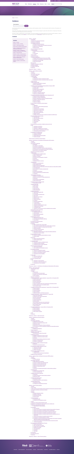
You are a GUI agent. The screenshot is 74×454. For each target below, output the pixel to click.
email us (24, 34)
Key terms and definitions (35, 276)
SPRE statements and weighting (38, 361)
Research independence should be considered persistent (42, 98)
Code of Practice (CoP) (37, 180)
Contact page (39, 34)
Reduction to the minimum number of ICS (40, 322)
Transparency (35, 53)
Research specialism (37, 199)
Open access (36, 195)
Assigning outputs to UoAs (35, 210)
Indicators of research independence (39, 97)
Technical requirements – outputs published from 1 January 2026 (42, 294)
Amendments (36, 121)
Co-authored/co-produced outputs (37, 221)
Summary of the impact (38, 347)
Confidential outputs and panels (39, 243)
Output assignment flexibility (38, 214)
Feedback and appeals (37, 427)
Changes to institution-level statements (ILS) (40, 362)
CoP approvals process (35, 433)
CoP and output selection (38, 246)
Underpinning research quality (38, 321)
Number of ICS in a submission (36, 331)
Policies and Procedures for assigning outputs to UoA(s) (43, 416)
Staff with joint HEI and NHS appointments (41, 106)
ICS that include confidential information (38, 350)
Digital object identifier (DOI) (38, 192)
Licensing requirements (37, 299)
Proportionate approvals (37, 395)
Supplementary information (38, 206)
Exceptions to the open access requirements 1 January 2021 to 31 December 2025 (45, 287)
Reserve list (33, 237)
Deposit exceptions (36, 288)
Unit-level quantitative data (37, 371)
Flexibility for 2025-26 (37, 134)
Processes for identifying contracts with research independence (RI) (42, 95)
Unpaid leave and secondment (39, 108)
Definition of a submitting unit (38, 175)
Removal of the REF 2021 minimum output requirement (42, 148)
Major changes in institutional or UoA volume (41, 129)
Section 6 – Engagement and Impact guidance (19, 55)
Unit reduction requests (35, 249)
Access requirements (36, 282)
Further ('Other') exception (37, 311)
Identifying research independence (39, 96)
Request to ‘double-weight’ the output (40, 204)
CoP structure (33, 407)
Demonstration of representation (38, 179)
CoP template (33, 432)
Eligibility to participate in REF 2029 (37, 64)
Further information (37, 136)
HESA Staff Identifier (36, 189)
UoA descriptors (36, 213)
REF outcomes (33, 62)
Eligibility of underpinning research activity (40, 336)
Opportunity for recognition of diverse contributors (41, 325)
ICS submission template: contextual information (39, 342)
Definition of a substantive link (38, 163)
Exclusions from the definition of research (40, 157)
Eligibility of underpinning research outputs (40, 335)
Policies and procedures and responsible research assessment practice (46, 420)
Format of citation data (37, 257)
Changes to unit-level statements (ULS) (39, 363)
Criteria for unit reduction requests (39, 250)
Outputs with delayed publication (36, 230)
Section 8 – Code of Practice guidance (35, 385)
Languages (33, 223)
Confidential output (37, 207)
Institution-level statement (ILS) (36, 377)
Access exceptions (36, 289)
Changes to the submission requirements (40, 274)
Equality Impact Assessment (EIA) (39, 426)
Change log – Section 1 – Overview (18, 43)
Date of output (35, 186)
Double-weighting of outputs (36, 234)
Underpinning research (35, 334)
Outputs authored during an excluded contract (41, 172)
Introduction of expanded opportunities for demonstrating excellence (44, 368)
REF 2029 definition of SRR (37, 90)
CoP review (35, 431)
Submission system (36, 376)
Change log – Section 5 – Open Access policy (36, 315)
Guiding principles (34, 50)
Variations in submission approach (39, 92)
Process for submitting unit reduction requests (41, 251)
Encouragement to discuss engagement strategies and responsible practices (46, 326)
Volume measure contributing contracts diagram (20, 46)
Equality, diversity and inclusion (38, 51)
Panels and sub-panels (37, 61)
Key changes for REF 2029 (35, 43)
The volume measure (34, 75)
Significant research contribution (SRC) (37, 181)
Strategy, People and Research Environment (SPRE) (41, 58)
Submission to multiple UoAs (38, 217)
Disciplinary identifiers (35, 222)
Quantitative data (34, 369)
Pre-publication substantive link (39, 194)
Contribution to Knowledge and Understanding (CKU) (42, 59)
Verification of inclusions (38, 127)
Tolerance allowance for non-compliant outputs (41, 284)
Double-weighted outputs (38, 239)
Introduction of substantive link (38, 146)
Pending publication (37, 203)
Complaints (36, 429)
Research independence (37, 84)
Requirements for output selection (39, 405)
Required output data (34, 184)
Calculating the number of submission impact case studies (43, 79)
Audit (32, 125)
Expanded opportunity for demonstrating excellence (42, 375)
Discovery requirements (37, 281)
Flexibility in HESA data (37, 394)
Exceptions (35, 173)
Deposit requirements (36, 280)
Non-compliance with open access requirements (41, 302)
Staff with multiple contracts (38, 118)
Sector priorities (33, 54)
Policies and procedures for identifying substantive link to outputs (45, 412)
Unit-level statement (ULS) (35, 381)
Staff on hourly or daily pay (38, 111)
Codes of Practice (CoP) (35, 82)
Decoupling (35, 144)
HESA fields (35, 77)
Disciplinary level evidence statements (37, 151)
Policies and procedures (38, 424)
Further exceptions (36, 291)
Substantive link (33, 162)
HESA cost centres (37, 120)
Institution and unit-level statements (37, 373)
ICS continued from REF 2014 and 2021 (39, 333)
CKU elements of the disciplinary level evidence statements (43, 149)
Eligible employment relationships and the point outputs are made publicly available (47, 166)
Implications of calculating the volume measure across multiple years (42, 403)
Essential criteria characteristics (38, 89)
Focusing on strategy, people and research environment (42, 45)
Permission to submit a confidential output (41, 242)
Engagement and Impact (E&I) (38, 60)
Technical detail (33, 76)
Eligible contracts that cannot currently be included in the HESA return (45, 114)
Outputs (35, 122)
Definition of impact (34, 327)
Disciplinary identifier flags (38, 201)
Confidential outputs (34, 241)
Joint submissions (37, 428)
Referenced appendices (38, 421)
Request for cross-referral (38, 196)
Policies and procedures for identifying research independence (44, 410)
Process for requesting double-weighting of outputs (42, 235)
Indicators (35, 367)
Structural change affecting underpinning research (41, 339)
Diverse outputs (36, 159)
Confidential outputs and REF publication (40, 244)
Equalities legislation (34, 65)
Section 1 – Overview (16, 42)
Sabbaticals (36, 105)
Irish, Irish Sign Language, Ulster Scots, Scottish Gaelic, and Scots (44, 225)
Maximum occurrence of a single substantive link (41, 177)
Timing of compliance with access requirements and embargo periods (45, 283)
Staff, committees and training (39, 425)
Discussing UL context (37, 382)
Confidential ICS (36, 351)
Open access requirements (37, 295)
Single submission (37, 215)
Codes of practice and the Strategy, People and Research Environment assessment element (46, 388)
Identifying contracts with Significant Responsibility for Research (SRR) (43, 85)
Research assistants (36, 100)
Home (13, 17)
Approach (32, 392)
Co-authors (35, 200)
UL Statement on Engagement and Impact (40, 383)
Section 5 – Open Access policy (17, 52)
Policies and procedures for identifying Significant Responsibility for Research (47, 409)
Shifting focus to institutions (38, 46)
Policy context (33, 387)
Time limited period (36, 167)
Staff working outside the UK (38, 112)
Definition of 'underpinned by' (38, 340)
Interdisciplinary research (35, 216)
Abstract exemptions (37, 228)
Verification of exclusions (38, 126)
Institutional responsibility (38, 211)
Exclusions (35, 158)
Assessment (35, 178)
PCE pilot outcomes (36, 359)
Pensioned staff (36, 107)
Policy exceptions (36, 275)
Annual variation (36, 119)
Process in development (38, 133)
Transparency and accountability (39, 253)
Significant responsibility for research (39, 83)
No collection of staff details (38, 145)
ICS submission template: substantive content (38, 346)
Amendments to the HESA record (36, 132)
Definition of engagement (37, 328)
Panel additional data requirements (37, 209)
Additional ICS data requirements (36, 354)
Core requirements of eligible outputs (39, 153)
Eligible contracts (34, 81)
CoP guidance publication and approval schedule (39, 389)
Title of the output (36, 188)
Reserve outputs (36, 236)
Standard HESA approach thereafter (40, 135)
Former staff (36, 193)
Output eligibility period (37, 164)
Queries (32, 401)
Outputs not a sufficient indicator (38, 93)
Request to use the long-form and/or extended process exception (45, 208)
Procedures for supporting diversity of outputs (42, 417)
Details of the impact (37, 349)
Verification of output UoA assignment (40, 261)
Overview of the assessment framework (37, 40)
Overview (32, 71)
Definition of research (36, 156)
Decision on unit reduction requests (40, 252)
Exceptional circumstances (37, 171)
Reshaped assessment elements (38, 44)
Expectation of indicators (37, 91)
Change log (33, 67)
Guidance (16, 17)
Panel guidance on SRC (37, 182)
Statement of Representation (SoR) (39, 366)
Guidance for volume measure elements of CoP (39, 402)
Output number (35, 185)
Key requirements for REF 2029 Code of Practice (39, 423)
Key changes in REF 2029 (35, 74)
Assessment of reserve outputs (39, 232)
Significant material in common (38, 160)
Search (26, 25)
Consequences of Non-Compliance (39, 130)
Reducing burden (36, 47)
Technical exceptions (36, 290)
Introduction (33, 39)
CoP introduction (36, 408)
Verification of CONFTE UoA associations (40, 128)
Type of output (35, 187)
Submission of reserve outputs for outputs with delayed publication (45, 231)
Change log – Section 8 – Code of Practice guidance (37, 436)
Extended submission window (38, 393)
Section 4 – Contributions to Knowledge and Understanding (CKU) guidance (41, 140)
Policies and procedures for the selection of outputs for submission (45, 411)
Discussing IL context (36, 378)
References (35, 343)
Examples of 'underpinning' (37, 341)
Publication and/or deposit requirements (40, 296)
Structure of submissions (35, 57)
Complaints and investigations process (39, 400)
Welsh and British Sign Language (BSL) (40, 224)
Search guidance (16, 24)
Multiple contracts (37, 113)
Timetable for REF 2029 (35, 66)
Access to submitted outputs (36, 258)
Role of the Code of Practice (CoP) (37, 245)
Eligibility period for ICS (35, 332)
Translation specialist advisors (39, 229)
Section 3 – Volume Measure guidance (18, 45)
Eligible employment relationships (39, 165)
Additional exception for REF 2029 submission (41, 292)
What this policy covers (35, 268)
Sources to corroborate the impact (39, 344)
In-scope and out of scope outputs (39, 273)
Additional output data (35, 191)
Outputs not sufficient (37, 101)
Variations (33, 104)
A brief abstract (36, 202)
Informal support (36, 396)
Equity (34, 52)
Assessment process (34, 55)
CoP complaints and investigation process (41, 247)
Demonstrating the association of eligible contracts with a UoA (41, 124)
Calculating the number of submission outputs (41, 78)
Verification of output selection (39, 260)
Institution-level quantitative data (38, 370)
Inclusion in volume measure (38, 86)
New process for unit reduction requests (40, 150)
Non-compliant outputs (37, 285)
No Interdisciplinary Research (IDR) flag (40, 218)
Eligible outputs (33, 152)
